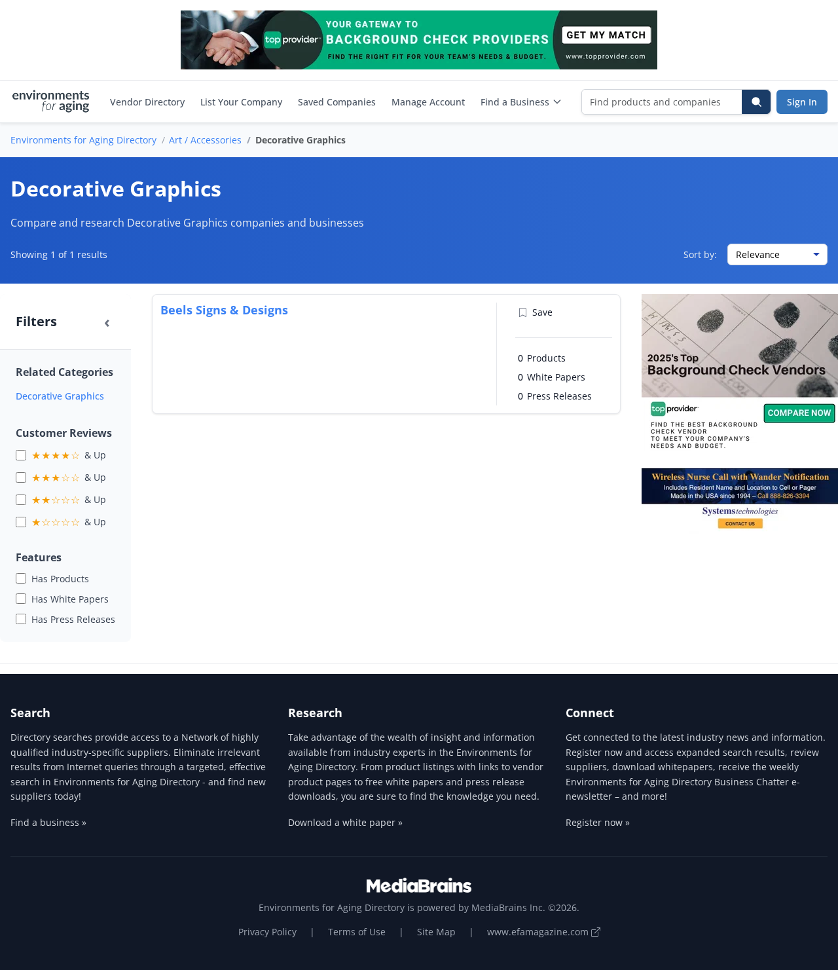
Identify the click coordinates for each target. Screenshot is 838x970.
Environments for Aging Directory (83, 140)
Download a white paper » (345, 822)
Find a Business (515, 102)
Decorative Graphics (60, 396)
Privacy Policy (267, 931)
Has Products (60, 578)
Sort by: (700, 254)
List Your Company (241, 102)
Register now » (598, 822)
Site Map (436, 931)
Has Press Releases (73, 619)
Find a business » (48, 822)
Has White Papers (70, 599)
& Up (68, 455)
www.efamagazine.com (539, 931)
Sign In (802, 102)
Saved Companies (337, 102)
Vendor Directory (147, 102)
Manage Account (428, 102)
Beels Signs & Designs (224, 310)
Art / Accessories (205, 140)
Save (542, 312)
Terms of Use (357, 931)
